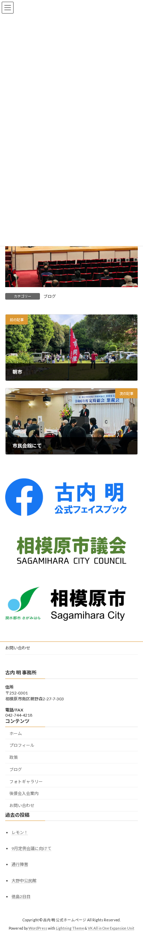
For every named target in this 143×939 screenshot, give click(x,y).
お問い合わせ (17, 647)
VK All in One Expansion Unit (111, 928)
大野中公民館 (23, 880)
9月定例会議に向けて (31, 848)
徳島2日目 (21, 896)
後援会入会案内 (24, 793)
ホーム (15, 733)
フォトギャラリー (26, 781)
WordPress (37, 928)
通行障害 (19, 864)
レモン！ (19, 832)
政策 (13, 757)
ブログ (49, 296)
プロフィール (21, 745)
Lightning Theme (70, 928)
